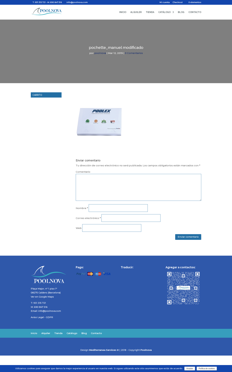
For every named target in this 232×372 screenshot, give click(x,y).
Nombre (82, 208)
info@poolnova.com (49, 311)
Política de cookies (207, 368)
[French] (131, 272)
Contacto (194, 12)
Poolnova (146, 350)
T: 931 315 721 (39, 2)
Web (79, 228)
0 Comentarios (134, 53)
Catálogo (164, 12)
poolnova (100, 53)
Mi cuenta (165, 2)
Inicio (122, 12)
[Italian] (139, 272)
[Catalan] (143, 272)
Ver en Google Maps (42, 296)
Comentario (83, 171)
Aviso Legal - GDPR (42, 317)
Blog (181, 12)
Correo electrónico (88, 218)
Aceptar (189, 368)
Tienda (150, 12)
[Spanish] (123, 272)
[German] (135, 272)
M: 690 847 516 (39, 307)
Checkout (178, 2)
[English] (127, 272)
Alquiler (136, 12)
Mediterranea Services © (104, 350)
